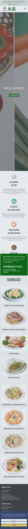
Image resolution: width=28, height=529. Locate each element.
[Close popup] (3, 251)
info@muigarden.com (14, 4)
